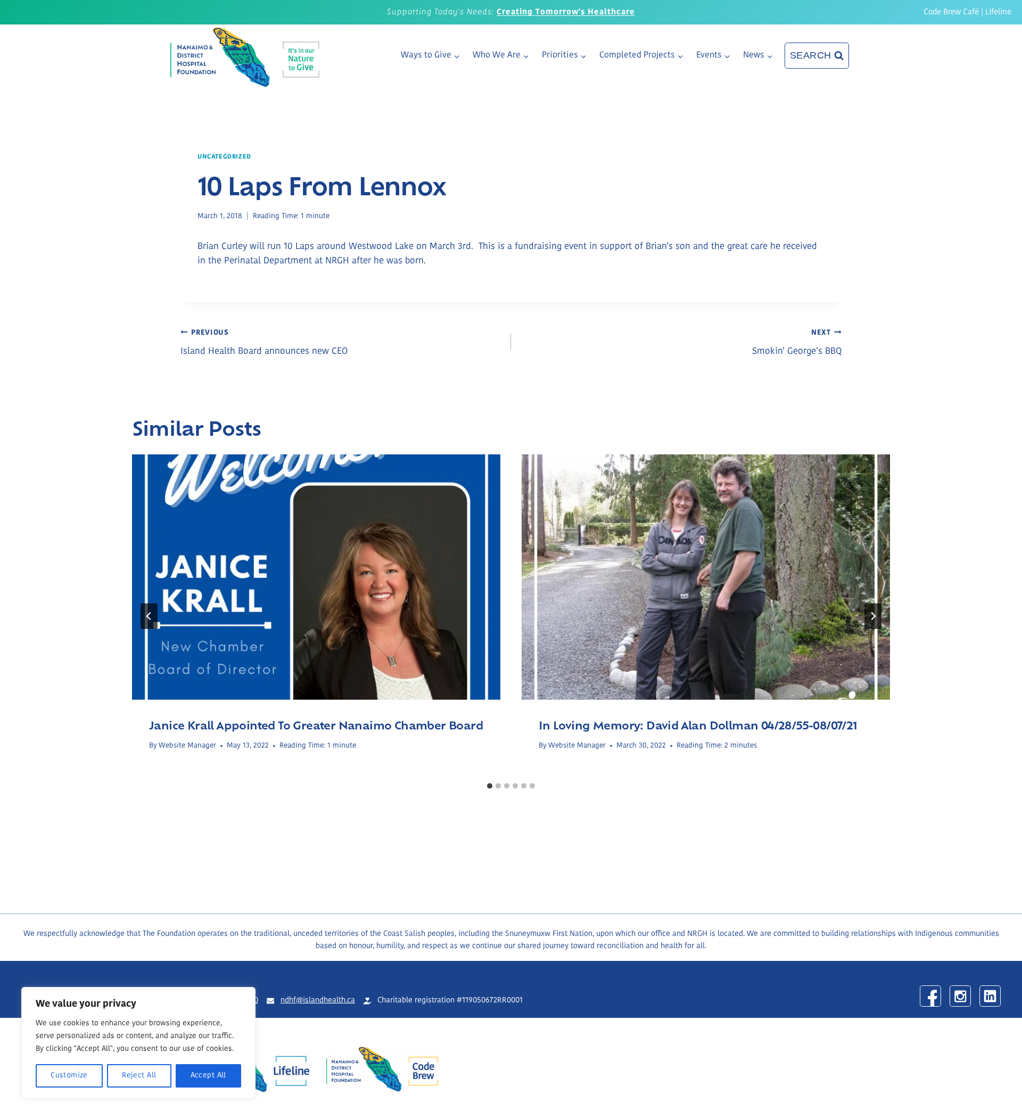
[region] (138, 1043)
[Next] (872, 616)
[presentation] (316, 577)
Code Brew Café (951, 12)
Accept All (208, 1076)
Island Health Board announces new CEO (264, 342)
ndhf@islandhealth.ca (318, 1001)
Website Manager (187, 745)
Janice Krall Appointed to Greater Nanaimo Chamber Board (316, 724)
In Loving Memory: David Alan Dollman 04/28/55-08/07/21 (698, 724)
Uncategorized (224, 157)
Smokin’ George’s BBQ (797, 342)
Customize (69, 1076)
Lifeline (998, 12)
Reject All (139, 1076)
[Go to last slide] (149, 616)
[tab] (489, 786)
